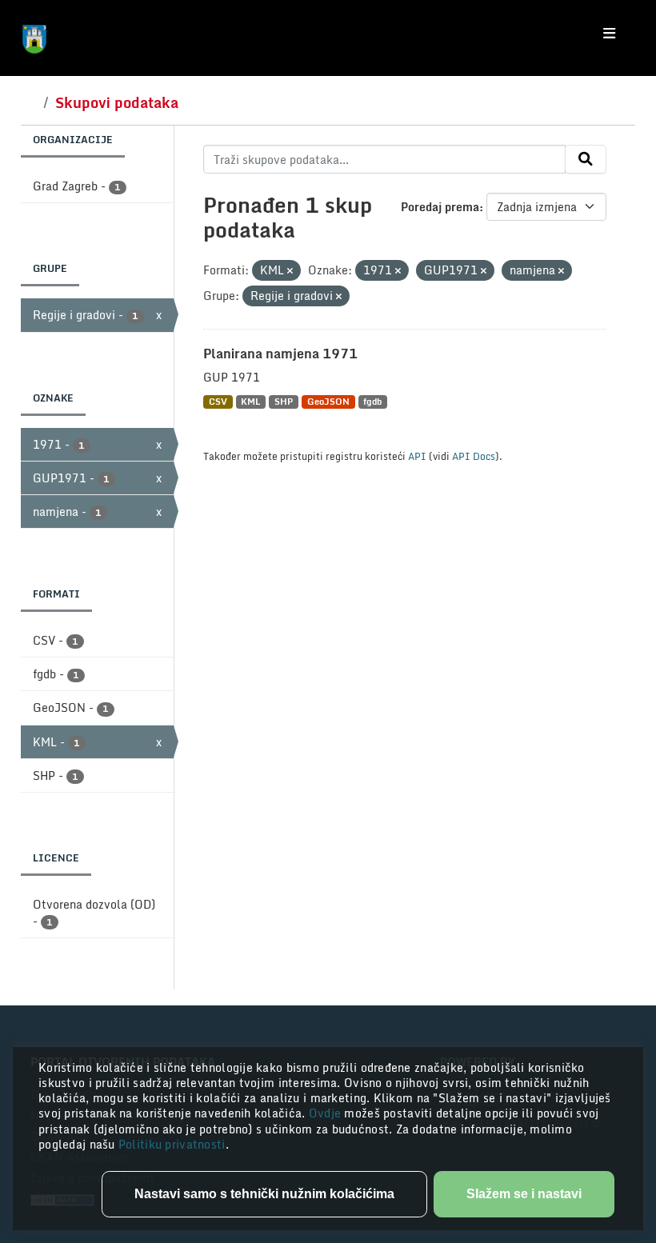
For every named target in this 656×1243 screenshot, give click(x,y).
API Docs (473, 456)
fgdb (372, 402)
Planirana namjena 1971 (280, 353)
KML (250, 402)
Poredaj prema (440, 207)
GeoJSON (328, 402)
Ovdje (327, 1113)
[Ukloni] (290, 271)
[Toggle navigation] (609, 33)
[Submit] (585, 159)
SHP (283, 402)
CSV (218, 402)
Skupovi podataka (116, 102)
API (417, 456)
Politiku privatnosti (172, 1144)
